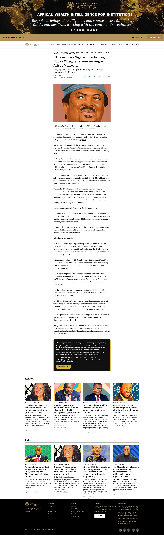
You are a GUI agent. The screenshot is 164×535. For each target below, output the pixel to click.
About (128, 44)
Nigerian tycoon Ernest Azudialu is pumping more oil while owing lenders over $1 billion (125, 409)
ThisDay (75, 53)
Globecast (84, 52)
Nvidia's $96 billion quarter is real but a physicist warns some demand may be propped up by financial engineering (96, 471)
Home (45, 44)
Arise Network (74, 52)
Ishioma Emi (57, 75)
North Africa (61, 44)
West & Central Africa (76, 44)
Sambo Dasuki (66, 53)
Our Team (51, 514)
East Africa (90, 44)
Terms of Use (52, 511)
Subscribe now (155, 37)
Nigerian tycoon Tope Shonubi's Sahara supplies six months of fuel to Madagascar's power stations (67, 409)
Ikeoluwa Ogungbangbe (32, 490)
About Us (51, 506)
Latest (52, 44)
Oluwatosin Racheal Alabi (121, 423)
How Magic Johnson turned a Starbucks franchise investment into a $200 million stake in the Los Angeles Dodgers (126, 471)
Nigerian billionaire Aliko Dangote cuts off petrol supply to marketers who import (95, 409)
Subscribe (100, 515)
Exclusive (113, 44)
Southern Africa (102, 44)
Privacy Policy (52, 509)
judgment (60, 134)
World (121, 44)
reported (83, 140)
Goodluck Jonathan (96, 52)
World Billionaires (89, 464)
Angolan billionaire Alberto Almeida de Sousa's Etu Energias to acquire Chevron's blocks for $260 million (37, 471)
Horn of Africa (75, 509)
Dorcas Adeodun (59, 426)
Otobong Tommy (30, 428)
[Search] (132, 44)
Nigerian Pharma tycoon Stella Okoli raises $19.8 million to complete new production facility (36, 409)
